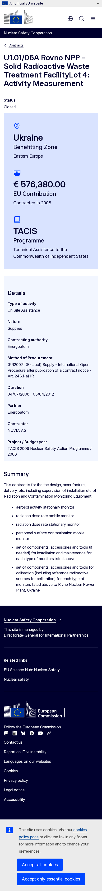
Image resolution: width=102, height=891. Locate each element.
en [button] (70, 18)
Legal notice (14, 790)
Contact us (13, 742)
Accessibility (14, 799)
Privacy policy (16, 780)
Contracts (16, 45)
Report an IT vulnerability (25, 751)
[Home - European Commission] (18, 17)
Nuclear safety (16, 679)
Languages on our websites (27, 761)
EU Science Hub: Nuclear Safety (32, 669)
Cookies (11, 770)
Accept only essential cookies (51, 878)
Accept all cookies (40, 864)
